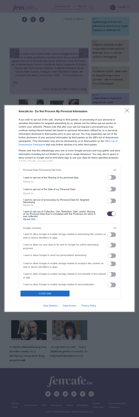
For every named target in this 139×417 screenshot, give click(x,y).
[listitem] (69, 170)
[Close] (128, 111)
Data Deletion (50, 305)
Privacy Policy (88, 305)
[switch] (111, 177)
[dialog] (69, 208)
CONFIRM (45, 293)
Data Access (69, 305)
